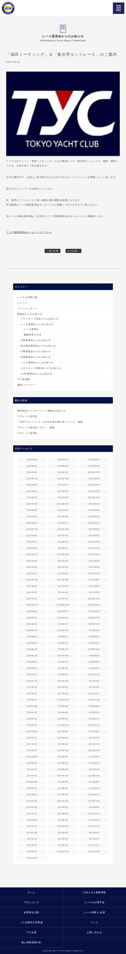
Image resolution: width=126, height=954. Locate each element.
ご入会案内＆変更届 (31, 922)
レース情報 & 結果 (94, 912)
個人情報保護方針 (31, 942)
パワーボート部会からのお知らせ (40, 318)
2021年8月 (32, 586)
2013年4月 (32, 794)
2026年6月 (94, 459)
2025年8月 (32, 485)
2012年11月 (94, 801)
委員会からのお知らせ (30, 313)
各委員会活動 (31, 912)
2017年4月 (32, 693)
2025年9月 (94, 478)
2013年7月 (32, 788)
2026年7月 (63, 459)
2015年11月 (94, 725)
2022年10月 (63, 554)
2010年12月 (63, 851)
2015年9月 (63, 731)
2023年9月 (94, 529)
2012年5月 (94, 813)
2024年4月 (63, 516)
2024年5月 (32, 516)
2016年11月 (94, 700)
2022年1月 (63, 573)
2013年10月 (32, 782)
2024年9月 (94, 504)
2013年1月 (32, 801)
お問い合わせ (94, 932)
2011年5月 (94, 839)
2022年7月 (63, 561)
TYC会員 (31, 932)
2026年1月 (63, 472)
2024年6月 (94, 510)
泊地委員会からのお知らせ (36, 356)
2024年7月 (63, 510)
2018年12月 (94, 649)
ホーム (31, 892)
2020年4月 (63, 618)
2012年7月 (32, 813)
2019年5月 (32, 643)
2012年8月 (94, 807)
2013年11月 (94, 776)
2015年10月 (32, 731)
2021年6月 (94, 586)
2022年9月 (94, 554)
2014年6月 (63, 763)
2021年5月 (32, 592)
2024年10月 (63, 504)
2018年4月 (63, 668)
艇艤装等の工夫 (33, 334)
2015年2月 (94, 744)
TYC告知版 (23, 379)
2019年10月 (63, 630)
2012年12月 (63, 801)
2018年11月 (32, 655)
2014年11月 (94, 750)
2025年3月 (94, 491)
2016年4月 (32, 719)
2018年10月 (63, 655)
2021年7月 (63, 586)
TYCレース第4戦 (27, 433)
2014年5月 (94, 763)
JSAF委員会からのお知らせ (36, 373)
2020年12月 (94, 599)
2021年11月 (32, 580)
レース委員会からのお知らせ (37, 324)
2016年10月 (32, 706)
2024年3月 (94, 516)
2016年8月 (94, 706)
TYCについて (31, 902)
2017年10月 (63, 681)
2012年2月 (94, 820)
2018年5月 (32, 668)
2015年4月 (32, 744)
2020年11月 (32, 605)
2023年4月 (63, 542)
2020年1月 (63, 624)
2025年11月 (32, 478)
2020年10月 (63, 605)
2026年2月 (32, 472)
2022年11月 (32, 554)
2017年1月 (32, 700)
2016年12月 (63, 700)
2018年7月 (63, 662)
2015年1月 (32, 750)
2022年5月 (32, 567)
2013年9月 (63, 782)
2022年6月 (94, 561)
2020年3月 (94, 618)
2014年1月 (32, 776)
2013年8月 (94, 782)
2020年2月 (32, 624)
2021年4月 (63, 592)
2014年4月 (32, 769)
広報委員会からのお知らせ (36, 340)
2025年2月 (32, 497)
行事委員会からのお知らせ (36, 351)
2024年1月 (63, 523)
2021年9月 (94, 580)
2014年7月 (32, 763)
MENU (118, 8)
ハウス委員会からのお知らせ (37, 362)
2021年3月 (94, 592)
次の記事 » (73, 251)
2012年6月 (63, 813)
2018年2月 (32, 674)
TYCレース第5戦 (27, 416)
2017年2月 (94, 693)
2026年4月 (63, 466)
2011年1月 (32, 851)
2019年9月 (94, 630)
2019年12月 (94, 624)
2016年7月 (32, 712)
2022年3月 (94, 567)
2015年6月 (63, 738)
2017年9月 (94, 681)
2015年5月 (94, 738)
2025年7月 (63, 485)
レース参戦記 (31, 329)
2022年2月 (32, 573)
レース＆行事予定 (94, 902)
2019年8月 (32, 636)
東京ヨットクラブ (19, 8)
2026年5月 (32, 466)
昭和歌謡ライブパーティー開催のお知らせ (41, 410)
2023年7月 (63, 535)
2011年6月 (63, 839)
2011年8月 (94, 832)
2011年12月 (63, 826)
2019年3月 (94, 643)
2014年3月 (63, 769)
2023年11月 (32, 529)
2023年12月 (94, 523)
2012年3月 (63, 820)
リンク (94, 922)
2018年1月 (63, 674)
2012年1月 (32, 826)
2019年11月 (32, 630)
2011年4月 (32, 845)
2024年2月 (32, 523)
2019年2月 (32, 649)
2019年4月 (63, 643)
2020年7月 (63, 611)
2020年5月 (32, 618)
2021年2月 (32, 599)
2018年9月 (94, 655)
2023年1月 (63, 548)
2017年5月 (94, 687)
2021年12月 (94, 573)
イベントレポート (27, 308)
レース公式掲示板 (27, 297)
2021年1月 (63, 599)
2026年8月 (32, 459)
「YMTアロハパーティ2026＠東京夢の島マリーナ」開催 (50, 421)
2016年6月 (63, 712)
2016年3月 (63, 719)
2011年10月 (32, 832)
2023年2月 (32, 548)
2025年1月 (63, 497)
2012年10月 (32, 807)
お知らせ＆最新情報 (94, 892)
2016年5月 (94, 712)
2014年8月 (94, 757)
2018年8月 (32, 662)
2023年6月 (94, 535)
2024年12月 (94, 497)
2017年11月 (32, 681)
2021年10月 (63, 580)
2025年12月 (94, 472)
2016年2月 (94, 719)
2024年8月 (32, 510)
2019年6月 (94, 636)
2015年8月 (94, 731)
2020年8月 (32, 611)
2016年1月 (32, 725)
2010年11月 (94, 851)
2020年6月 (94, 611)
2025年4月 (63, 491)
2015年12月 (63, 725)
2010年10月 (32, 858)
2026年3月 (94, 466)
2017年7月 (32, 687)
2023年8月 (32, 535)
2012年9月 (63, 807)
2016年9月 (63, 706)
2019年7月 (63, 636)
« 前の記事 (52, 251)
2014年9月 (63, 757)
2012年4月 (32, 820)
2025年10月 (63, 478)
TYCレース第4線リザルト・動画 (36, 427)
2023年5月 (32, 542)
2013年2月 (94, 794)
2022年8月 (32, 561)
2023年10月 (63, 529)
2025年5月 (32, 491)
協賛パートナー (26, 384)
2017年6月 (63, 687)
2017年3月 (63, 693)
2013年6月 (63, 788)
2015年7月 (32, 738)
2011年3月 (63, 845)
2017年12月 (94, 674)
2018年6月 (94, 662)
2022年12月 (94, 548)
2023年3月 (94, 542)
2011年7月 (32, 839)
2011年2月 (94, 845)
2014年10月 (32, 757)
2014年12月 (63, 750)
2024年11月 (32, 504)
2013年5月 (94, 788)
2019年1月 (63, 649)
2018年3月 (94, 668)
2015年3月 (63, 744)
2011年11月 (94, 826)
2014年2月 (94, 769)
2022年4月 (63, 567)
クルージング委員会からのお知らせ (41, 368)
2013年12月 (63, 776)
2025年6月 (94, 485)
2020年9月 (94, 605)
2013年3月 (63, 794)
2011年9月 (63, 832)
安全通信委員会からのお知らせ (38, 345)
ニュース (22, 302)
